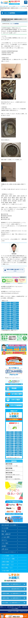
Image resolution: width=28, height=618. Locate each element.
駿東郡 (14, 326)
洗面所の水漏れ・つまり (8, 564)
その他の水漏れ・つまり (8, 570)
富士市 (5, 310)
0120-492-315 (11, 581)
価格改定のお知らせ (10, 470)
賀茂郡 (14, 324)
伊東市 (5, 308)
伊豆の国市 (14, 322)
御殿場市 (15, 314)
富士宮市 (15, 306)
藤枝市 (5, 314)
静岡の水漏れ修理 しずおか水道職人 (8, 6)
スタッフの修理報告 (21, 6)
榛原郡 (5, 328)
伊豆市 (5, 320)
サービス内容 (5, 528)
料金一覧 (4, 531)
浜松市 (14, 302)
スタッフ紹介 (5, 543)
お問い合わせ (5, 549)
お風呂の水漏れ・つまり (8, 561)
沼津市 (5, 304)
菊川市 (5, 322)
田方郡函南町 (6, 326)
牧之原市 (6, 324)
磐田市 (14, 310)
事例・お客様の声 (6, 534)
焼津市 (5, 312)
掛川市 (14, 312)
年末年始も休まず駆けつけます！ (13, 474)
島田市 (14, 308)
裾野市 (5, 318)
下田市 (14, 316)
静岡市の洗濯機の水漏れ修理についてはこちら (15, 270)
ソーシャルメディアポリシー (9, 552)
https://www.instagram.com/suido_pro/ (10, 293)
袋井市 (5, 316)
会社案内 (4, 546)
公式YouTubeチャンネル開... (12, 465)
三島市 (5, 306)
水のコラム (4, 540)
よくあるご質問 (5, 537)
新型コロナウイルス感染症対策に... (13, 479)
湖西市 (14, 318)
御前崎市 (15, 320)
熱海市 (14, 304)
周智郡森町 (14, 328)
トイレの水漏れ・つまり (8, 555)
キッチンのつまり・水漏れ (8, 558)
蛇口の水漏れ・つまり (7, 567)
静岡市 (5, 302)
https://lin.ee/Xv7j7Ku (6, 288)
